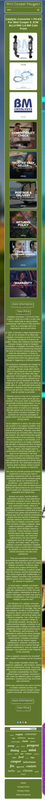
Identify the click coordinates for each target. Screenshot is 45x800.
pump (11, 745)
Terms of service (23, 795)
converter (31, 734)
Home (23, 783)
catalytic (31, 766)
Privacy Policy (23, 791)
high (32, 757)
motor (23, 774)
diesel (17, 746)
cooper (16, 761)
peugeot (33, 745)
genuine (10, 754)
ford (21, 757)
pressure (23, 751)
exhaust (28, 754)
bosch (23, 746)
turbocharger (29, 762)
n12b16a (36, 754)
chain (25, 741)
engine (19, 734)
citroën (11, 735)
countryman (15, 742)
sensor (32, 741)
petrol (16, 754)
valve (27, 758)
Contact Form (23, 787)
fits (12, 766)
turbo (11, 770)
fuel (19, 771)
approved (20, 767)
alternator (31, 738)
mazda (36, 771)
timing (14, 750)
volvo (14, 758)
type (13, 738)
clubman (21, 737)
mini (32, 750)
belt (22, 754)
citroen (28, 770)
